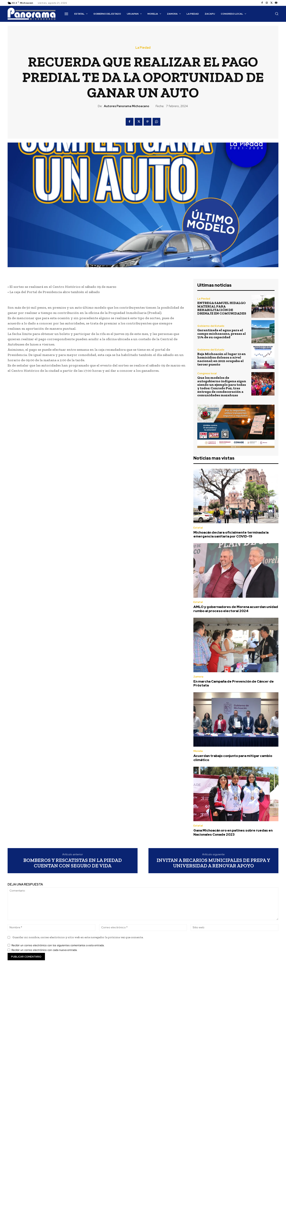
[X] (271, 3)
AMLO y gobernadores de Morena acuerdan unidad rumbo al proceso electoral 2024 (235, 609)
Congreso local (207, 373)
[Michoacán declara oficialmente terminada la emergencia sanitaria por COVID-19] (235, 496)
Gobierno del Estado (210, 326)
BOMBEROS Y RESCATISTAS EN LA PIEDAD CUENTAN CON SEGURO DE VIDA (72, 863)
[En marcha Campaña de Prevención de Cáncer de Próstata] (235, 645)
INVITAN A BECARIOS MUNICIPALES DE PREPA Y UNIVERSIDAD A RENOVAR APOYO (213, 863)
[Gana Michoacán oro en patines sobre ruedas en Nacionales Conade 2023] (235, 794)
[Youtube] (276, 3)
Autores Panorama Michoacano (126, 106)
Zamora (198, 676)
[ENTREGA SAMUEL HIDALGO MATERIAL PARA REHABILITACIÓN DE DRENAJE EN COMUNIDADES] (263, 306)
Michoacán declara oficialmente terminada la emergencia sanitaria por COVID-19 (230, 534)
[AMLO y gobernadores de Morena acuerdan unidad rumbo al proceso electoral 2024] (235, 570)
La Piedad (143, 47)
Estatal (198, 527)
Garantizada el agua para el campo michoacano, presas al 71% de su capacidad (221, 333)
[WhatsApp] (156, 122)
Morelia (198, 751)
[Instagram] (266, 3)
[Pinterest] (147, 122)
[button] (276, 13)
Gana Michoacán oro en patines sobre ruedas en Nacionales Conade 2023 (233, 832)
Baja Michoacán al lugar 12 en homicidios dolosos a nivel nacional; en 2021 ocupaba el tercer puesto (221, 359)
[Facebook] (262, 3)
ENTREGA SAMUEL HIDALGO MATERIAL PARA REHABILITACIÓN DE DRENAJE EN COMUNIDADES (221, 308)
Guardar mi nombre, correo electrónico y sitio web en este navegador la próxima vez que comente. (77, 937)
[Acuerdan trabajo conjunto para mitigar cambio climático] (235, 719)
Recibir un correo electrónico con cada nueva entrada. (44, 950)
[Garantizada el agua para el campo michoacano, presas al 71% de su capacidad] (263, 331)
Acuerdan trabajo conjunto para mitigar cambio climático (232, 758)
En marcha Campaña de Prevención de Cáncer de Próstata (233, 683)
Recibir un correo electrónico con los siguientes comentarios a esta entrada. (57, 945)
